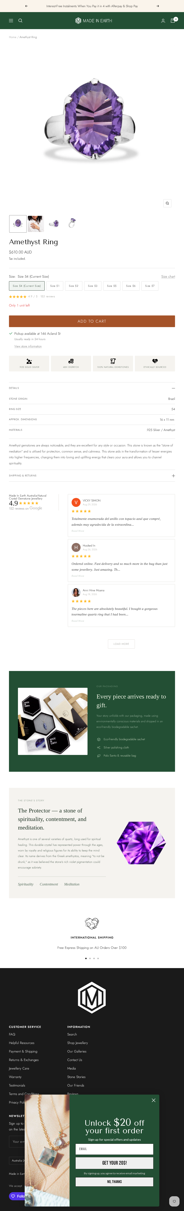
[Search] (20, 21)
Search (72, 1034)
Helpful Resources (21, 1042)
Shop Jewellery (77, 1042)
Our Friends (75, 1085)
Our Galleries (76, 1051)
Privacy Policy (18, 1102)
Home (12, 37)
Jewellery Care (19, 1068)
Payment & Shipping (23, 1051)
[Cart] (173, 21)
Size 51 (54, 286)
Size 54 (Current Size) (27, 286)
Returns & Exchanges (24, 1059)
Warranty (15, 1076)
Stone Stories (76, 1076)
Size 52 (74, 286)
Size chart (168, 276)
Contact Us (74, 1059)
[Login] (163, 21)
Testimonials (17, 1085)
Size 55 (112, 286)
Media (71, 1068)
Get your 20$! (114, 1163)
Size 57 (150, 286)
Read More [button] (78, 531)
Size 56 (131, 286)
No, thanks (114, 1181)
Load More (121, 644)
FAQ (12, 1034)
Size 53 (93, 286)
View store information (28, 346)
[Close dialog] (154, 1100)
